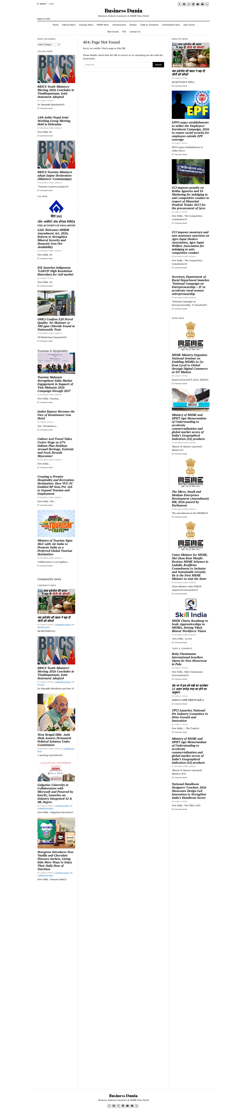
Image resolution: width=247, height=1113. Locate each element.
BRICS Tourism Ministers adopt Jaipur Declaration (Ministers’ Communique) (54, 175)
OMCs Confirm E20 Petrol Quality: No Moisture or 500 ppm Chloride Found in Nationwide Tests (56, 324)
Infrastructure (119, 24)
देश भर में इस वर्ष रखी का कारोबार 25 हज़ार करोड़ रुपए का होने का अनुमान (190, 689)
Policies (133, 24)
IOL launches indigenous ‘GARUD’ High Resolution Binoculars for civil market (55, 271)
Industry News (69, 24)
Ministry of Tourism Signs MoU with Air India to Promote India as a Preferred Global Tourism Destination (54, 547)
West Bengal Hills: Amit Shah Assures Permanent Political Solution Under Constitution (54, 740)
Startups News (86, 24)
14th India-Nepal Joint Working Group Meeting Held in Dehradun (53, 121)
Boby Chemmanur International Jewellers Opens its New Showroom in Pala (189, 659)
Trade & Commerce (149, 24)
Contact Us (135, 31)
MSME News (103, 24)
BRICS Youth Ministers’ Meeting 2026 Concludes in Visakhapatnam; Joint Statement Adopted (55, 91)
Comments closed (45, 108)
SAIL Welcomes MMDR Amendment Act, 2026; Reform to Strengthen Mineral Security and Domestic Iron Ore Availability (53, 238)
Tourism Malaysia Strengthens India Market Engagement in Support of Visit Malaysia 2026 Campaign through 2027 (55, 384)
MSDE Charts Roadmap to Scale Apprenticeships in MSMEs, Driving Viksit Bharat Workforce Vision (190, 626)
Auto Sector (189, 24)
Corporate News (62, 806)
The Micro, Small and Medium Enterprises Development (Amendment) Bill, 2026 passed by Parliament (190, 498)
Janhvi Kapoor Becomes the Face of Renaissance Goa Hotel (56, 415)
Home (51, 4)
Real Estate (113, 31)
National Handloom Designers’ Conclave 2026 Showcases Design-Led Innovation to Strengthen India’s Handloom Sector (189, 790)
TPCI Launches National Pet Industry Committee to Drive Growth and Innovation (190, 715)
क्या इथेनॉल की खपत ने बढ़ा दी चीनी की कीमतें (53, 619)
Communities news (171, 24)
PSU (124, 31)
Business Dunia (124, 10)
